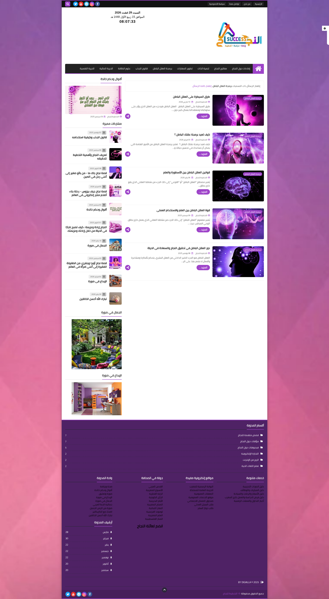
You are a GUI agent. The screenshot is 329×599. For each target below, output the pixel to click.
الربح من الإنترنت (251, 460)
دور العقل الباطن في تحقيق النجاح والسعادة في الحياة (179, 248)
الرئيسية (258, 4)
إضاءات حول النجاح (241, 68)
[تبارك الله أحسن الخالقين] (115, 298)
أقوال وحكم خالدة (97, 209)
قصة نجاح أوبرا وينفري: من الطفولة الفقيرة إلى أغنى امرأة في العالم (87, 264)
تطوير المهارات (184, 68)
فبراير (87, 538)
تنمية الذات (203, 68)
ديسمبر (87, 551)
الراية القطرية (156, 493)
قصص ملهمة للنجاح (248, 435)
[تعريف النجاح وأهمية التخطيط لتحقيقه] (115, 154)
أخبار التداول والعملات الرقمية (249, 501)
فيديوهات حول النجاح (248, 447)
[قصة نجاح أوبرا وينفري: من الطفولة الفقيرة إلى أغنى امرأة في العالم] (115, 262)
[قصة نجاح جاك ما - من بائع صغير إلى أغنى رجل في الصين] (115, 172)
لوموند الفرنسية (154, 511)
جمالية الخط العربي (102, 504)
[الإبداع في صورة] (115, 281)
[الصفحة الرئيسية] (258, 68)
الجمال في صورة (97, 245)
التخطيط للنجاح (113, 116)
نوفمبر (87, 557)
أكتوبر (87, 563)
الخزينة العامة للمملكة (201, 490)
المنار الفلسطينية (154, 519)
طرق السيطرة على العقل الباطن (191, 96)
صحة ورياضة (106, 486)
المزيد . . (203, 116)
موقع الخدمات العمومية (200, 497)
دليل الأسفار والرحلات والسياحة (249, 493)
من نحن (247, 4)
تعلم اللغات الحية (250, 466)
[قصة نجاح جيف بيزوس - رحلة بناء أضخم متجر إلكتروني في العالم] (115, 191)
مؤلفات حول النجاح (249, 441)
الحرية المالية (106, 68)
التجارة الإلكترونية (250, 453)
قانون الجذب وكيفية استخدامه (89, 137)
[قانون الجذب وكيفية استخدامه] (115, 136)
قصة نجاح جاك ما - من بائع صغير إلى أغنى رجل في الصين (86, 174)
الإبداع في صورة (97, 281)
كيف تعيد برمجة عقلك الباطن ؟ (192, 134)
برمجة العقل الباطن (162, 68)
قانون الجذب (142, 68)
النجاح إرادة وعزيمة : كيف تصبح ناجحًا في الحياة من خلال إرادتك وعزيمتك (86, 228)
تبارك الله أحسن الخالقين (93, 298)
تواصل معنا (234, 4)
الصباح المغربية (155, 504)
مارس (87, 532)
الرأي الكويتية (156, 497)
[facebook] (97, 4)
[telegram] (86, 4)
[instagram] (92, 4)
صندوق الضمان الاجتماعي (200, 501)
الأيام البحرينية (156, 501)
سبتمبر (87, 570)
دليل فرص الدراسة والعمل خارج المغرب (244, 497)
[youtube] (81, 4)
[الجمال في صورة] (115, 245)
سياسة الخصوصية (217, 4)
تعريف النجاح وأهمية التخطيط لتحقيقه (90, 156)
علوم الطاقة (124, 68)
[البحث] (67, 4)
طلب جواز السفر (205, 508)
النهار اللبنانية (156, 508)
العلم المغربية (155, 515)
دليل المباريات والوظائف (252, 490)
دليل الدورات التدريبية (253, 486)
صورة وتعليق (105, 493)
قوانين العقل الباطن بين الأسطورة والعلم (186, 172)
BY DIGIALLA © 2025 (248, 582)
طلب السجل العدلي (203, 504)
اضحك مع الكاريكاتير (102, 511)
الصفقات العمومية (203, 493)
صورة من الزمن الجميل (101, 508)
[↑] (164, 589)
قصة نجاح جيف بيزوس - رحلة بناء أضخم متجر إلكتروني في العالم (88, 193)
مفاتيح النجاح (220, 68)
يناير (87, 544)
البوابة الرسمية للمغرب (201, 486)
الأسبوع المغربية (154, 490)
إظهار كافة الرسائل (202, 86)
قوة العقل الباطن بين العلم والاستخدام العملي (183, 210)
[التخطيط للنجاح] (239, 35)
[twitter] (75, 4)
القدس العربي (156, 486)
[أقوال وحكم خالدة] (93, 100)
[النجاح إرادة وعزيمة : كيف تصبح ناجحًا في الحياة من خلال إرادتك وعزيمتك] (115, 227)
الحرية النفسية (87, 68)
